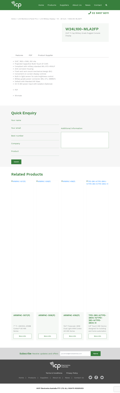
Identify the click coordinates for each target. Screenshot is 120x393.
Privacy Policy (72, 373)
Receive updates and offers (39, 353)
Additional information (71, 128)
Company (15, 143)
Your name (16, 120)
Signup (95, 353)
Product (15, 151)
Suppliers (64, 5)
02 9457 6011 (100, 13)
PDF (16, 90)
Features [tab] (19, 55)
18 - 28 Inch (61, 19)
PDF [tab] (30, 55)
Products (52, 5)
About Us (77, 5)
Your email (16, 128)
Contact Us (79, 378)
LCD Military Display (47, 19)
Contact (98, 5)
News (87, 5)
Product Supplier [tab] (45, 55)
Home (41, 5)
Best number (17, 136)
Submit (16, 162)
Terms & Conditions (54, 373)
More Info (22, 336)
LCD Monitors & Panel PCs (28, 19)
